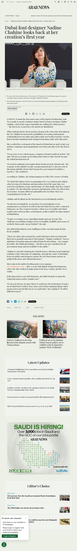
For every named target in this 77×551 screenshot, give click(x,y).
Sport (18, 16)
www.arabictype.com (15, 266)
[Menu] (3, 2)
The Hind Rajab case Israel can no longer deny (25, 508)
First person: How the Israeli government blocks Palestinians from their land (31, 497)
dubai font (17, 307)
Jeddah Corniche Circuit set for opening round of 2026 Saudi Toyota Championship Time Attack (30, 389)
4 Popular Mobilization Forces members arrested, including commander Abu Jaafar (30, 370)
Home (7, 21)
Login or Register (10, 536)
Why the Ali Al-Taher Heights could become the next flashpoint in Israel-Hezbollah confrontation (32, 521)
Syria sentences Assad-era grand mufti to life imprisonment (30, 397)
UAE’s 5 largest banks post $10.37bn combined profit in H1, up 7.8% (31, 379)
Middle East (11, 493)
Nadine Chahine (39, 307)
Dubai (27, 307)
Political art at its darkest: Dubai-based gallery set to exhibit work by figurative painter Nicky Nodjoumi (52, 344)
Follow (66, 114)
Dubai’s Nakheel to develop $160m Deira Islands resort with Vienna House (21, 342)
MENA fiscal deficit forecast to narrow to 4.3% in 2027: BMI (29, 406)
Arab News (12, 2)
